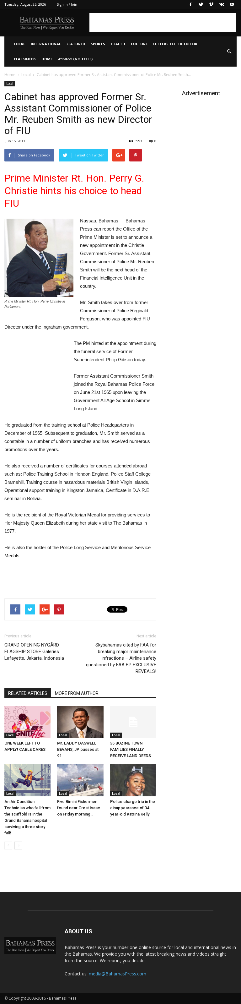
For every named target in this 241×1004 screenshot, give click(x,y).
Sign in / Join (67, 4)
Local (19, 43)
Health (118, 43)
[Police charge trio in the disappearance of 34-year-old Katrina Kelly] (133, 780)
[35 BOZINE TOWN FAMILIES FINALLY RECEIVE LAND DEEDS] (133, 722)
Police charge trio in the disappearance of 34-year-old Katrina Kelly (132, 807)
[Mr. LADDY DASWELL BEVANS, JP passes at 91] (80, 722)
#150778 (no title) (75, 59)
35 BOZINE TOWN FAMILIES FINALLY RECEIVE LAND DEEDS (130, 749)
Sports (98, 43)
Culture (139, 43)
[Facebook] (190, 4)
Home (46, 59)
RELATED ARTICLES (27, 693)
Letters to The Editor (175, 43)
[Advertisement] (162, 22)
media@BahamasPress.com (117, 974)
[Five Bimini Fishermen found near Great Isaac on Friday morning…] (80, 780)
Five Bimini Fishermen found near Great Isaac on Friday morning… (78, 807)
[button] (229, 51)
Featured (76, 43)
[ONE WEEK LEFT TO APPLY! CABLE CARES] (27, 722)
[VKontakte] (221, 4)
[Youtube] (232, 4)
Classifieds (25, 59)
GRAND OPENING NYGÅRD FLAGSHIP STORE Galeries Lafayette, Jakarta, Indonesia (34, 651)
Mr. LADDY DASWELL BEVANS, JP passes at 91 (78, 749)
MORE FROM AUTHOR (77, 693)
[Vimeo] (211, 4)
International (46, 43)
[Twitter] (201, 4)
